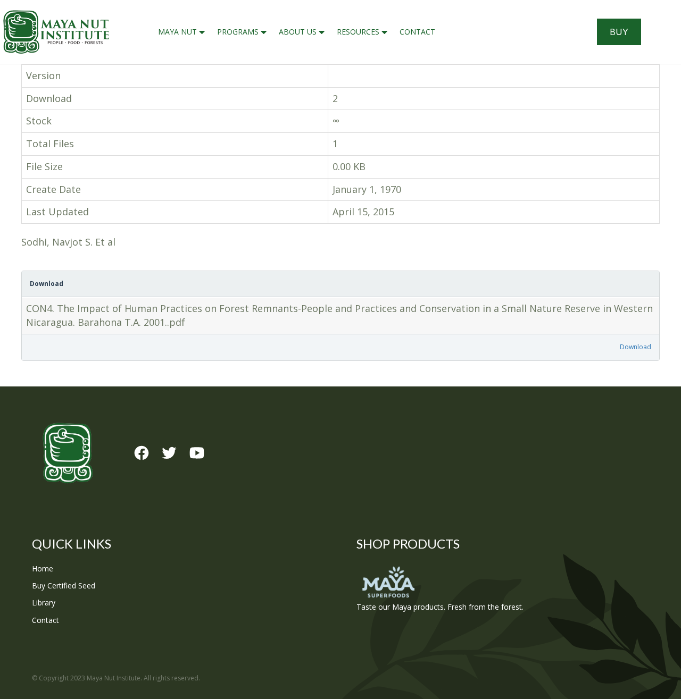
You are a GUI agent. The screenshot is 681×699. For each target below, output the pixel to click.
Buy (619, 32)
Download (635, 346)
